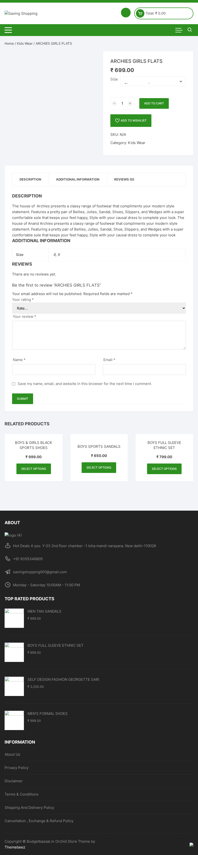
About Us (12, 754)
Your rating (23, 299)
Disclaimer (14, 781)
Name (19, 359)
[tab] (30, 179)
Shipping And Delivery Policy (29, 807)
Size (114, 79)
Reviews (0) (124, 179)
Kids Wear (25, 43)
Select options (33, 469)
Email (109, 359)
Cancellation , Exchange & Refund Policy (39, 821)
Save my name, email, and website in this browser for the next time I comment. (85, 383)
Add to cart (154, 103)
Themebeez (15, 847)
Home (9, 43)
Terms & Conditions (21, 794)
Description (30, 179)
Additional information (77, 179)
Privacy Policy (16, 767)
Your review (24, 316)
